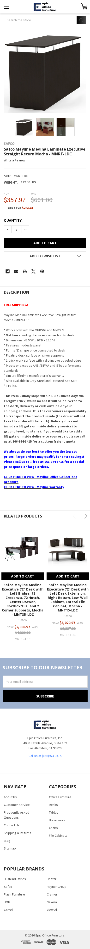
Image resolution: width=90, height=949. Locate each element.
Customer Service (17, 805)
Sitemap (10, 848)
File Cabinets (58, 835)
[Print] (25, 271)
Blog (7, 840)
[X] (33, 271)
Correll (8, 910)
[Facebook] (7, 271)
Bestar (51, 879)
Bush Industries (15, 879)
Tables (53, 812)
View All (52, 910)
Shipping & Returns (17, 833)
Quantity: (13, 220)
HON (7, 902)
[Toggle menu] (6, 6)
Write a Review (14, 160)
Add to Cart (22, 576)
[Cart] (84, 7)
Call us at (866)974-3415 (45, 756)
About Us (10, 797)
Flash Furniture (14, 894)
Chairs (53, 828)
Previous (75, 516)
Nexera (52, 902)
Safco (8, 886)
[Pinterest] (42, 271)
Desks (53, 805)
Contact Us (11, 825)
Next (85, 516)
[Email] (16, 271)
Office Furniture (60, 797)
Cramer (52, 894)
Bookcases (57, 820)
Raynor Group (56, 886)
